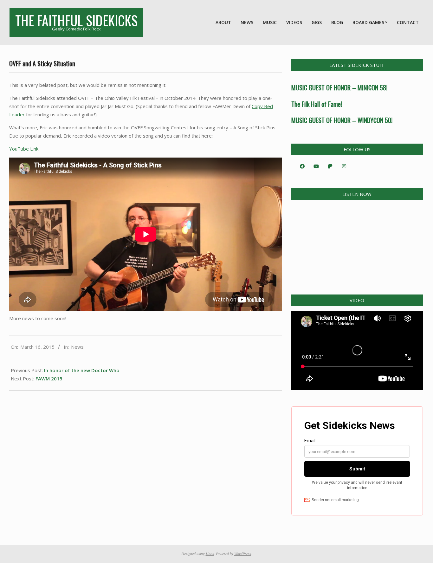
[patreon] (330, 166)
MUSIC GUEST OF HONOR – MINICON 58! (339, 87)
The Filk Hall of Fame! (316, 104)
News (77, 347)
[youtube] (316, 166)
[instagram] (344, 166)
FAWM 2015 (49, 378)
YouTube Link (23, 149)
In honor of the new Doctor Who (82, 370)
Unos (210, 553)
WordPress (242, 553)
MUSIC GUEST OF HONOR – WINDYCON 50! (341, 120)
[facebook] (302, 166)
